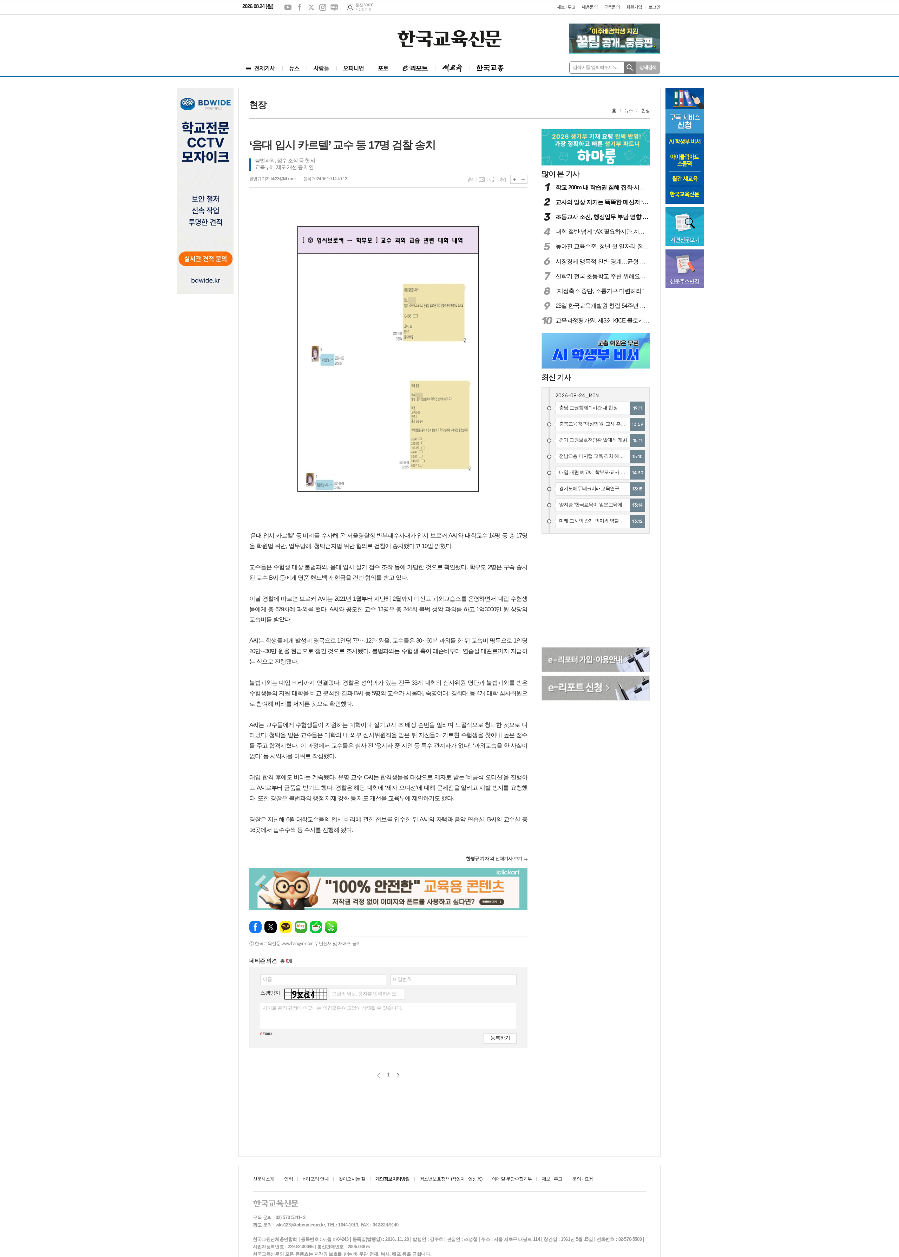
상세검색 (648, 67)
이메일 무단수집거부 (512, 1178)
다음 (398, 1075)
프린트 (492, 179)
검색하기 (630, 67)
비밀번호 (402, 979)
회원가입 (634, 7)
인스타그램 (322, 7)
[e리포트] (415, 68)
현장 (645, 110)
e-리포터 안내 (316, 1178)
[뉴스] (294, 68)
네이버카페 (316, 927)
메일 (481, 179)
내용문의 (590, 7)
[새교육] (452, 68)
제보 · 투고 (566, 7)
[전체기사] (260, 68)
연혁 (288, 1178)
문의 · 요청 (582, 1178)
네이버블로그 (334, 7)
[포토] (383, 68)
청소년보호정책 (451, 1178)
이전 (379, 1075)
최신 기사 (556, 377)
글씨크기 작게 (523, 179)
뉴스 (628, 110)
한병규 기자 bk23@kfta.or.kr (272, 178)
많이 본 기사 (560, 174)
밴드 (331, 927)
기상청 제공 (363, 9)
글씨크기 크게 (514, 179)
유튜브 (288, 7)
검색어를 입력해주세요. (595, 67)
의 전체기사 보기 (494, 858)
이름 (267, 979)
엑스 (311, 7)
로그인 (654, 7)
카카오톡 (286, 927)
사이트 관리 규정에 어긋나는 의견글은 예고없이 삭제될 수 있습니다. (332, 1007)
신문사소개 (263, 1178)
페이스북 (299, 7)
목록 (471, 179)
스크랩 (502, 179)
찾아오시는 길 (352, 1178)
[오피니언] (353, 68)
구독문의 (612, 7)
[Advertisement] (284, 34)
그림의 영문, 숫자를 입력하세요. (364, 993)
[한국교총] (490, 68)
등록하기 (500, 1038)
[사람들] (321, 68)
